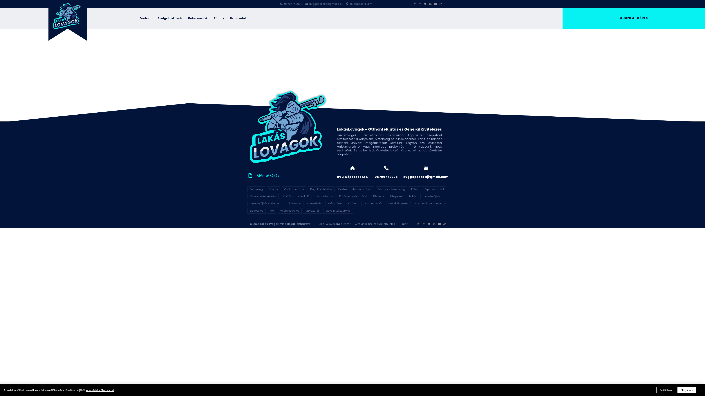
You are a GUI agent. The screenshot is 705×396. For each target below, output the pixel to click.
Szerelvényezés (398, 203)
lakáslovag (294, 203)
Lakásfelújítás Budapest (265, 203)
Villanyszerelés (289, 210)
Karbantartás (324, 196)
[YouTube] (435, 4)
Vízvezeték (312, 210)
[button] (170, 18)
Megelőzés (314, 203)
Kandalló (303, 196)
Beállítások (665, 390)
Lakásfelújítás (431, 196)
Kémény (378, 196)
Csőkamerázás (294, 189)
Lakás (413, 196)
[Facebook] (420, 4)
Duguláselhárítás (321, 189)
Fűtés (414, 189)
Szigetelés (256, 210)
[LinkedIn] (430, 4)
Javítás (287, 196)
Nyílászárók (335, 203)
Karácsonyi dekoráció (353, 196)
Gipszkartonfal (434, 189)
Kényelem (396, 196)
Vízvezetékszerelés (338, 210)
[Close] (700, 390)
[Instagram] (415, 4)
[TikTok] (440, 4)
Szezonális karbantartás (430, 203)
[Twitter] (425, 4)
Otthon (352, 203)
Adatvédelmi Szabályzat (100, 390)
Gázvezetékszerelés (263, 196)
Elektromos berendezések (355, 189)
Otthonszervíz (373, 203)
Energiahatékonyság (391, 189)
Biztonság (256, 189)
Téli (272, 210)
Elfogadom (687, 390)
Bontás (273, 189)
